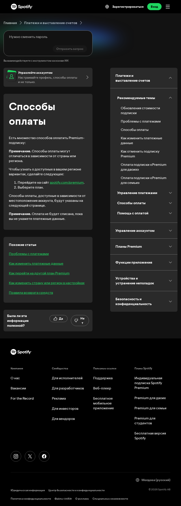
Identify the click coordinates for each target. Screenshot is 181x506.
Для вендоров (63, 418)
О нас (15, 378)
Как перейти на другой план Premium (39, 273)
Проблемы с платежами (29, 253)
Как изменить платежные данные (36, 263)
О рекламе (82, 498)
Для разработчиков (68, 388)
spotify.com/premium (67, 182)
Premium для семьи (150, 408)
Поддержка (103, 378)
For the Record (22, 398)
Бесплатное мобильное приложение (103, 403)
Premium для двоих (150, 397)
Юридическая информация (28, 490)
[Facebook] (44, 456)
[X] (30, 456)
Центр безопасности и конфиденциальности (76, 490)
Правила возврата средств (31, 292)
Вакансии (18, 388)
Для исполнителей (67, 378)
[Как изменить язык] (107, 6)
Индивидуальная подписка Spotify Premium (148, 383)
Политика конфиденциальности (31, 498)
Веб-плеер (102, 388)
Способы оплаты (135, 129)
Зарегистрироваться (128, 6)
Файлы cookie (63, 498)
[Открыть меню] (167, 6)
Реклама (59, 398)
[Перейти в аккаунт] (86, 77)
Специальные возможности (110, 498)
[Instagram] (16, 456)
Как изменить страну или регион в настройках (47, 282)
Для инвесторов (65, 408)
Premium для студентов (144, 420)
